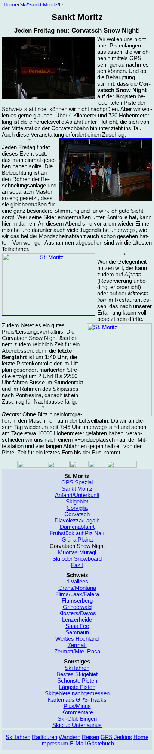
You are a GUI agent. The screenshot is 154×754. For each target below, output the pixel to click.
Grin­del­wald (77, 607)
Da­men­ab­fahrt (77, 527)
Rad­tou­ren (44, 737)
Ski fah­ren (77, 668)
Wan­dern (69, 737)
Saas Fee (77, 626)
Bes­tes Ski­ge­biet (77, 674)
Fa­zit (77, 565)
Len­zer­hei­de (77, 619)
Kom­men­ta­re (77, 712)
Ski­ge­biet (77, 501)
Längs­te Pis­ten (77, 687)
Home (11, 4)
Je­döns (123, 737)
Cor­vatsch (77, 514)
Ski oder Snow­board (77, 558)
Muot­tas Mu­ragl (77, 552)
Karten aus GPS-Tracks (77, 699)
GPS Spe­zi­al (77, 482)
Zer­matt (77, 645)
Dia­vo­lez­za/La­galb (77, 520)
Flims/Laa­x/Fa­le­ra (77, 594)
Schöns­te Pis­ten (77, 680)
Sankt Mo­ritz (77, 488)
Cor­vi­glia (77, 508)
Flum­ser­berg (77, 600)
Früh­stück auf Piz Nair (77, 533)
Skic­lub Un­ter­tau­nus (77, 725)
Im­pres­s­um (54, 743)
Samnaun (77, 632)
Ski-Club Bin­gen (77, 718)
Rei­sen (90, 737)
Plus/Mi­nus (77, 706)
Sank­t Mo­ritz (43, 4)
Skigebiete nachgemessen (77, 693)
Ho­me (140, 737)
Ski (23, 4)
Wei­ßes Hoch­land (77, 638)
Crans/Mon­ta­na (77, 588)
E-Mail (78, 743)
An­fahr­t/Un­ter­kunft (77, 495)
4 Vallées (77, 581)
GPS (107, 737)
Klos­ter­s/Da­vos (77, 613)
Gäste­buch (100, 743)
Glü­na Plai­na (77, 539)
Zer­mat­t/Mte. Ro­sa (77, 651)
